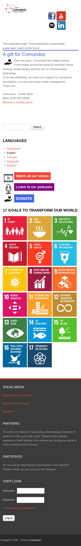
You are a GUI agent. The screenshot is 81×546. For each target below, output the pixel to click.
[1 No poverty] (15, 239)
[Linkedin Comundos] (61, 29)
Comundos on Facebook (17, 395)
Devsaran (36, 540)
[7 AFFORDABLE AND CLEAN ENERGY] (15, 290)
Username (9, 490)
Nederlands (14, 148)
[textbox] (16, 127)
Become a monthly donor (18, 102)
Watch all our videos (32, 176)
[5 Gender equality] (40, 264)
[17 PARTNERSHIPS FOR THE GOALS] (40, 366)
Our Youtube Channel (16, 403)
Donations (9, 411)
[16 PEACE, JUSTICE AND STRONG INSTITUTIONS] (15, 366)
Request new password (21, 508)
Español (11, 165)
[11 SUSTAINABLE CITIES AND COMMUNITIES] (40, 315)
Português (13, 161)
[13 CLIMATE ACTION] (15, 341)
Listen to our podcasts (34, 187)
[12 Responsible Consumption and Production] (65, 315)
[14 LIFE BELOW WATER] (40, 341)
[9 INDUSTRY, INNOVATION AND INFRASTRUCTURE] (65, 290)
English (11, 152)
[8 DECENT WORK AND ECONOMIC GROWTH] (40, 290)
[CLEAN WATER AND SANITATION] (65, 264)
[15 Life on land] (65, 341)
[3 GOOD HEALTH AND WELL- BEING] (65, 239)
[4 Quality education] (15, 264)
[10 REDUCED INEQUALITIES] (15, 315)
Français (12, 157)
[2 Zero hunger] (40, 239)
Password (9, 499)
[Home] (15, 12)
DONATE (24, 198)
